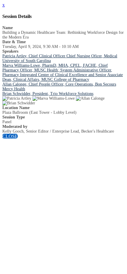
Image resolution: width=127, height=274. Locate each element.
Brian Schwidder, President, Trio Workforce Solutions (47, 93)
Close (10, 136)
